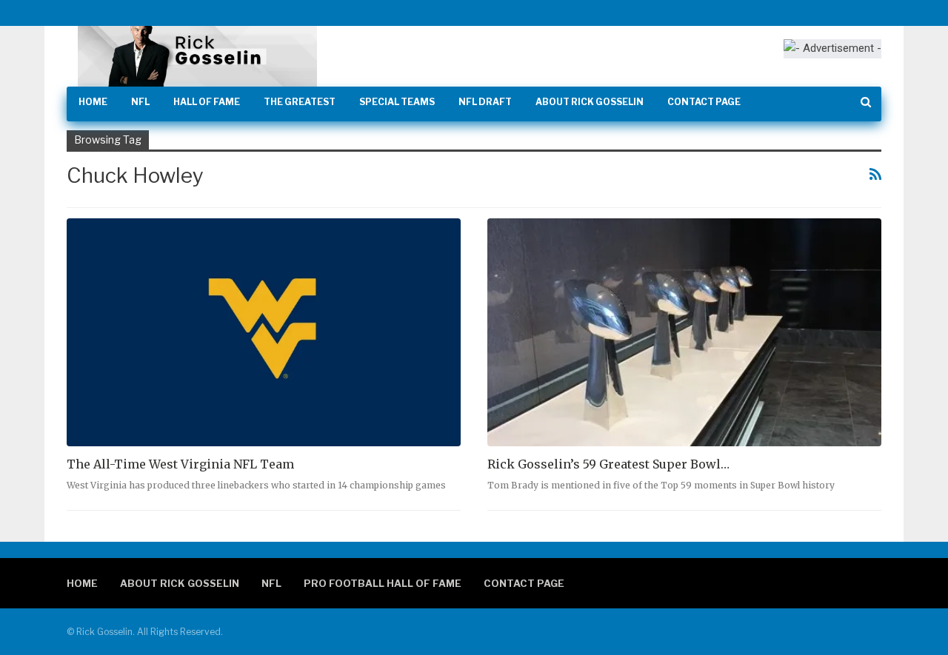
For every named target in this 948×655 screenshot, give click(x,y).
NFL (140, 101)
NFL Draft (485, 101)
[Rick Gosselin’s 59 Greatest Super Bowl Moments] (684, 332)
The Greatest (300, 101)
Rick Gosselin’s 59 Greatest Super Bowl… (608, 464)
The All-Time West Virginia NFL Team (180, 464)
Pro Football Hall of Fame (382, 583)
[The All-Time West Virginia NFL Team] (264, 332)
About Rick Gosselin (589, 101)
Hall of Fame (206, 101)
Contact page (704, 101)
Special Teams (397, 101)
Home (93, 101)
